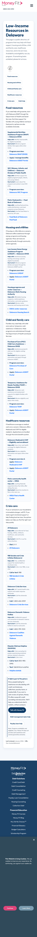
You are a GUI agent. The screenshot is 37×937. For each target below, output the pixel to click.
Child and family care (14, 89)
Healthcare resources (14, 95)
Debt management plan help (20, 717)
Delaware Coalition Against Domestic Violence (16, 635)
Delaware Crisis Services (18, 604)
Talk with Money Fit (17, 710)
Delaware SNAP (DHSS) (18, 154)
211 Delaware (14, 548)
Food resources (12, 76)
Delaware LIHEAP (16, 273)
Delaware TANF (15, 407)
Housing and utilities (14, 82)
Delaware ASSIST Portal (18, 160)
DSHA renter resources (18, 309)
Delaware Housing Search (19, 312)
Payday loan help (16, 724)
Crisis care (10, 101)
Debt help (21, 101)
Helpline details (15, 671)
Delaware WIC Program (18, 192)
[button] (34, 840)
